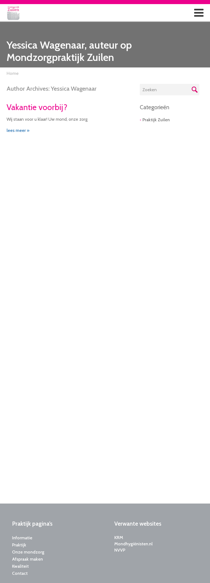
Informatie (22, 537)
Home (13, 73)
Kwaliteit (20, 566)
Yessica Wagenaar (74, 88)
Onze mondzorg (28, 552)
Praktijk (19, 545)
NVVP (119, 550)
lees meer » (18, 130)
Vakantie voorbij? (37, 107)
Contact (20, 573)
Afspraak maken (27, 559)
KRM (118, 537)
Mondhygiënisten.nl (133, 543)
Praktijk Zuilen (156, 119)
